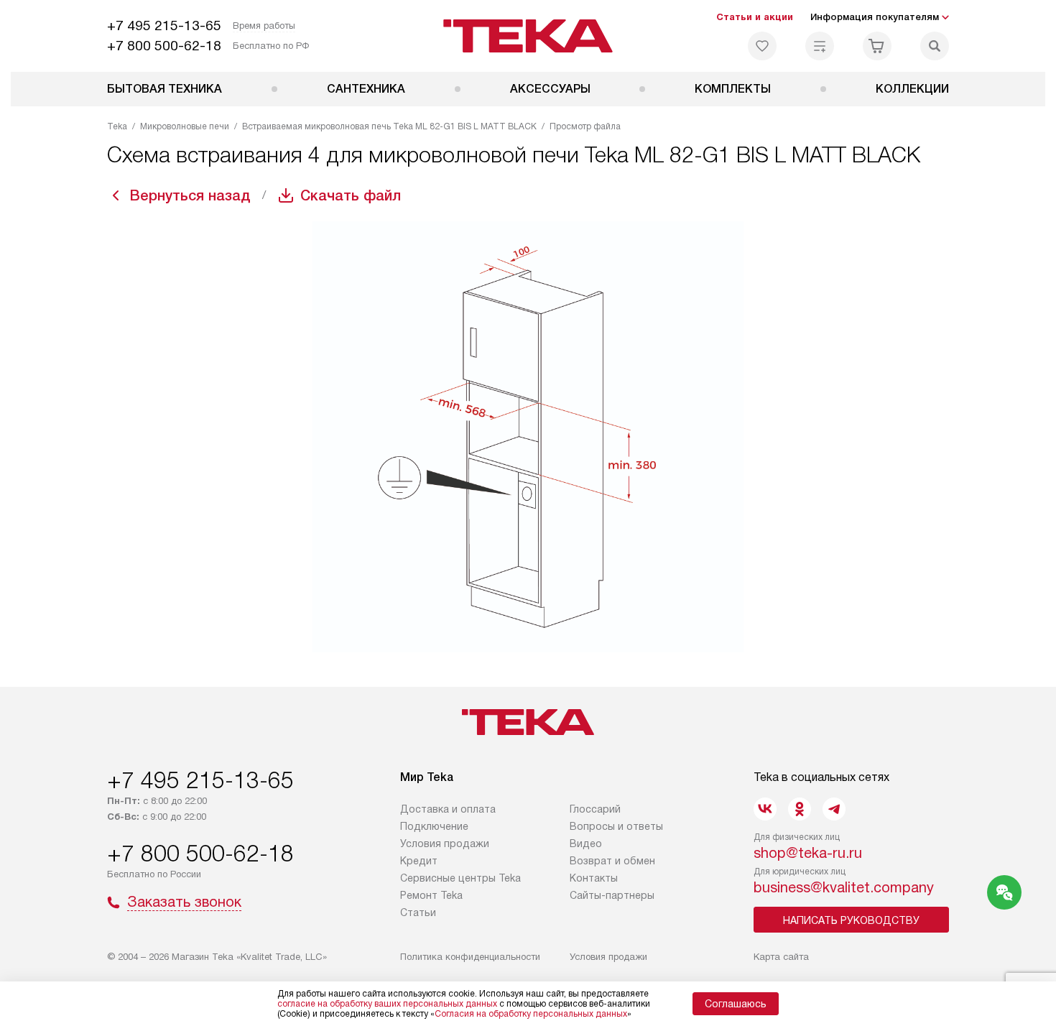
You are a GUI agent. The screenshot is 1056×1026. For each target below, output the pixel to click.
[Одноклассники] (799, 809)
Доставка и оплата (448, 809)
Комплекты (733, 89)
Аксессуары (550, 89)
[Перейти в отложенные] (762, 46)
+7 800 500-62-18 (164, 45)
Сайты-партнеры (612, 895)
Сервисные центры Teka (460, 878)
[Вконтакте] (765, 809)
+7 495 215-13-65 (164, 25)
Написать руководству (851, 920)
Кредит (418, 860)
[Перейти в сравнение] (819, 46)
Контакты (594, 878)
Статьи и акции (754, 16)
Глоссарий (595, 809)
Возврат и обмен (612, 860)
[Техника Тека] (528, 36)
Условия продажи (444, 843)
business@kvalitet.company (844, 887)
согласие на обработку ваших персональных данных (387, 1004)
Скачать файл (350, 195)
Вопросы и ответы (616, 826)
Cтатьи (418, 912)
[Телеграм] (834, 809)
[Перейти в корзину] (877, 46)
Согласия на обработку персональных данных (531, 1014)
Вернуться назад (190, 195)
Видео (586, 843)
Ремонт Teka (431, 895)
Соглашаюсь (735, 1003)
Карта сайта (781, 956)
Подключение (434, 826)
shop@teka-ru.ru (808, 853)
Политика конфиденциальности (470, 956)
